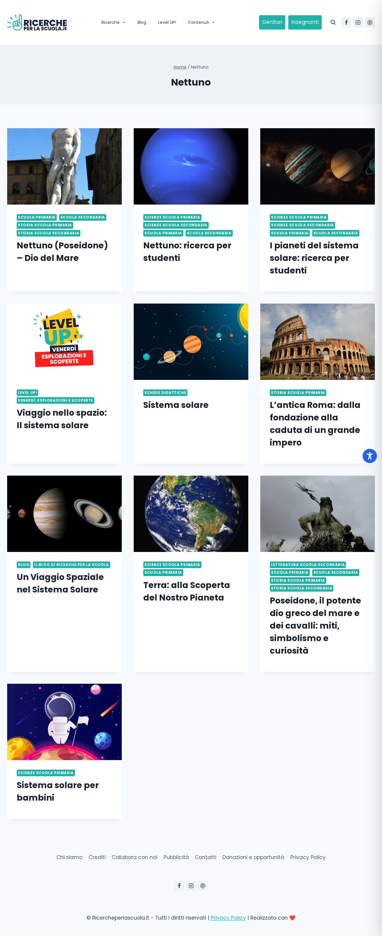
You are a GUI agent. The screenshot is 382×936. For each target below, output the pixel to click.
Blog (142, 22)
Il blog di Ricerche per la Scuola (71, 564)
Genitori (272, 22)
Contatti (205, 857)
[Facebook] (346, 22)
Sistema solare (176, 405)
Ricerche (110, 22)
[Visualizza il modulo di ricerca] (333, 22)
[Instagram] (358, 22)
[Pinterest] (370, 22)
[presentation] (64, 166)
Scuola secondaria (82, 217)
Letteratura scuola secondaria (308, 564)
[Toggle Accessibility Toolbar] (370, 456)
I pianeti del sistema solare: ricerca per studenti (314, 258)
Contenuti (198, 22)
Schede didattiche (165, 392)
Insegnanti (305, 22)
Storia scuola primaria (45, 225)
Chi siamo (69, 857)
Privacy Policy (308, 857)
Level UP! (167, 22)
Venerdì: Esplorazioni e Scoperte (55, 400)
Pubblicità (176, 857)
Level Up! (27, 392)
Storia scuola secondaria (48, 233)
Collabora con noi (134, 857)
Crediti (97, 857)
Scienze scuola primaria (172, 217)
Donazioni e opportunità (253, 857)
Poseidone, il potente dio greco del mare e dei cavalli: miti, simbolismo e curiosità (315, 626)
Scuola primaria (37, 217)
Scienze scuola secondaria (175, 225)
